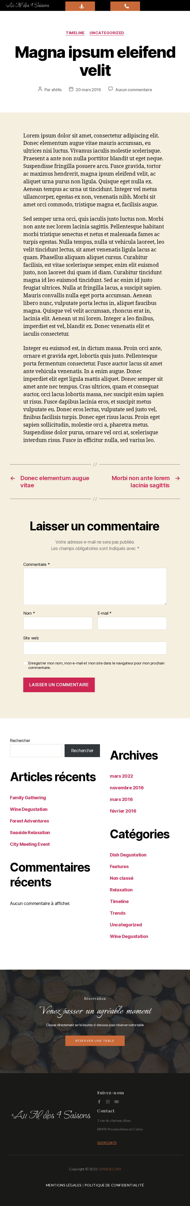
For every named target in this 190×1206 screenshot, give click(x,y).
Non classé (121, 878)
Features (119, 866)
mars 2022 (121, 776)
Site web (31, 637)
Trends (117, 913)
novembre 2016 (127, 787)
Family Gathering (28, 797)
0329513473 (106, 1143)
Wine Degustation (29, 809)
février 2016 (123, 811)
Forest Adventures (29, 820)
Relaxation (121, 889)
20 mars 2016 (88, 89)
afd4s (56, 89)
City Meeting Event (30, 844)
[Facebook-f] (99, 1102)
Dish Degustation (128, 854)
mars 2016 (121, 799)
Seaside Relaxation (30, 832)
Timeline (75, 33)
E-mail (104, 613)
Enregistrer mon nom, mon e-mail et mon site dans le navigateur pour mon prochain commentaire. (96, 665)
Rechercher (20, 740)
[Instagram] (108, 1102)
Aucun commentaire (133, 89)
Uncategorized (107, 33)
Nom (29, 613)
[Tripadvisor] (117, 1102)
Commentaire (36, 564)
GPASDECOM (109, 1169)
